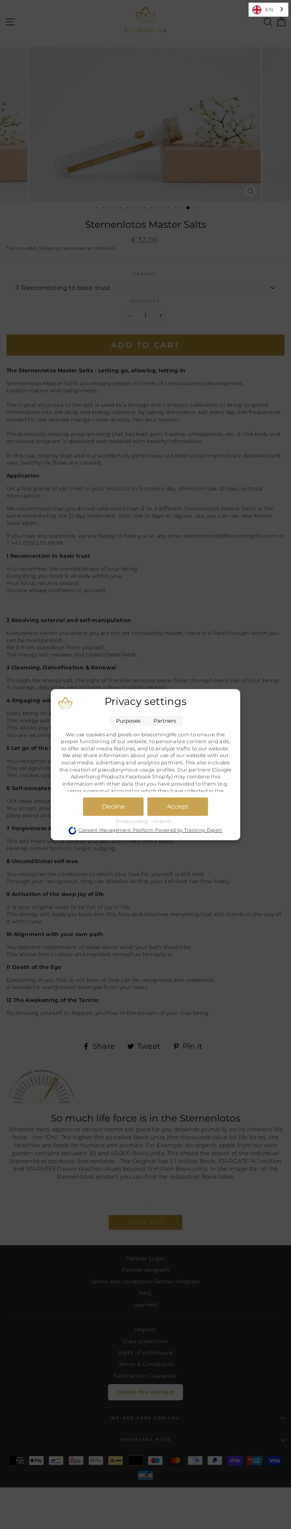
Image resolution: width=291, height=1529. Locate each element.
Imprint (162, 821)
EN (269, 9)
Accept (178, 806)
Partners (164, 720)
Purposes (128, 720)
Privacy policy (132, 821)
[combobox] (268, 10)
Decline (113, 806)
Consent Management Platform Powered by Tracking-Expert (150, 830)
